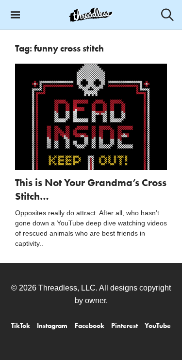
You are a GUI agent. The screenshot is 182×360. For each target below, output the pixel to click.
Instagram (52, 326)
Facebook (89, 326)
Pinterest (124, 326)
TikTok (20, 326)
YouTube (158, 326)
